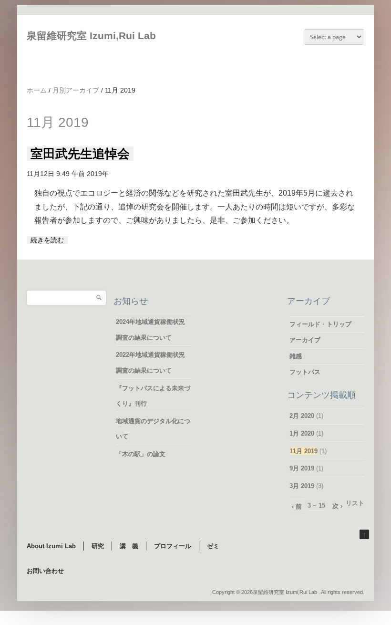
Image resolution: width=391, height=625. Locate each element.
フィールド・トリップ (320, 324)
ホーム (37, 90)
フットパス (304, 371)
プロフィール (172, 546)
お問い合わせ (45, 570)
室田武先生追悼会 (80, 153)
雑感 (295, 356)
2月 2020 (301, 415)
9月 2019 (301, 468)
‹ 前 (297, 506)
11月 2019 (303, 451)
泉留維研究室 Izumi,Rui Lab (91, 35)
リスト (355, 503)
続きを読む (47, 240)
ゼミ (213, 546)
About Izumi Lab (51, 546)
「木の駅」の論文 (140, 454)
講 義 (129, 546)
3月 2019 (301, 486)
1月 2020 (301, 433)
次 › (337, 506)
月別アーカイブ (75, 90)
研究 (98, 546)
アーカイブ (304, 340)
